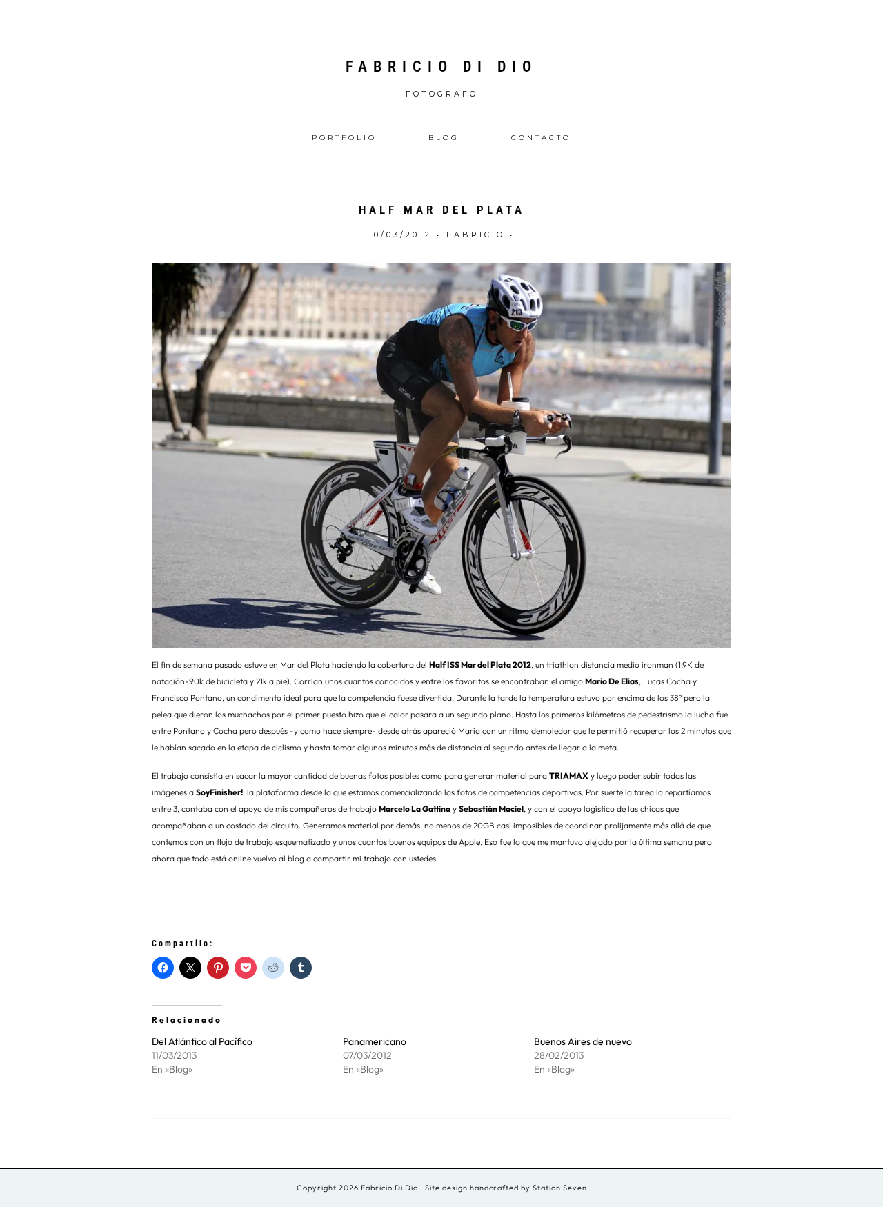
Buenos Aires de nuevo (583, 1041)
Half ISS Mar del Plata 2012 (480, 664)
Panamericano (374, 1041)
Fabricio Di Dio (441, 66)
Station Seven (558, 1188)
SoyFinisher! (219, 792)
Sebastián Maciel (491, 809)
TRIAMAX (568, 775)
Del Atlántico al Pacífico (202, 1041)
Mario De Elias (612, 681)
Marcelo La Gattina (414, 809)
